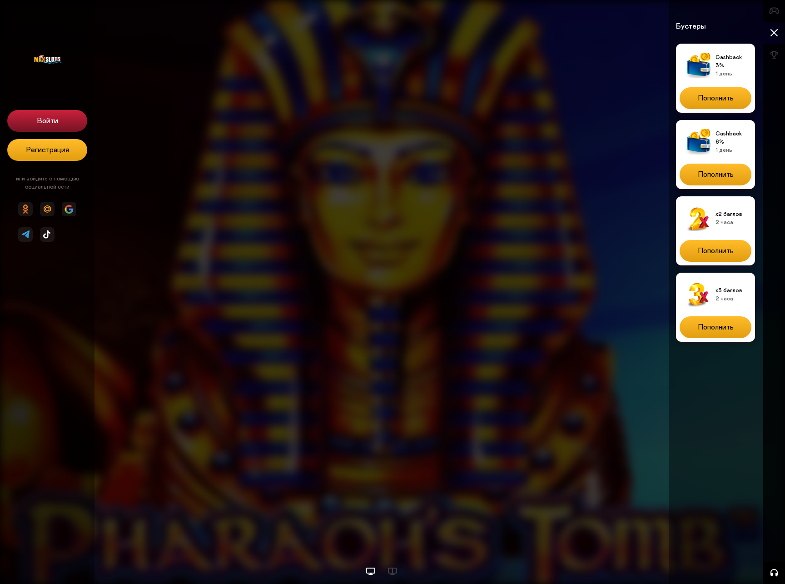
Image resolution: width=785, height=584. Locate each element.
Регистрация (47, 150)
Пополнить (716, 98)
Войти (47, 121)
